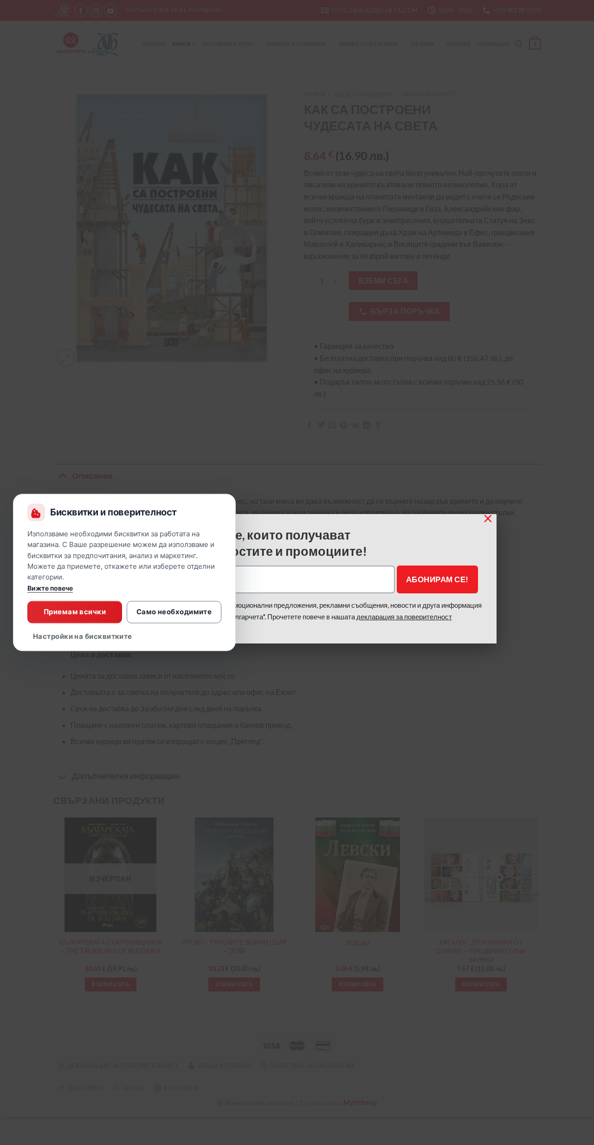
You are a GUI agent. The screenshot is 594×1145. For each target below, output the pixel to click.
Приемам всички (75, 611)
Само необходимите (174, 611)
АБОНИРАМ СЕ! (437, 579)
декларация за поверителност (404, 616)
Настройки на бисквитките (82, 636)
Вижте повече (50, 588)
